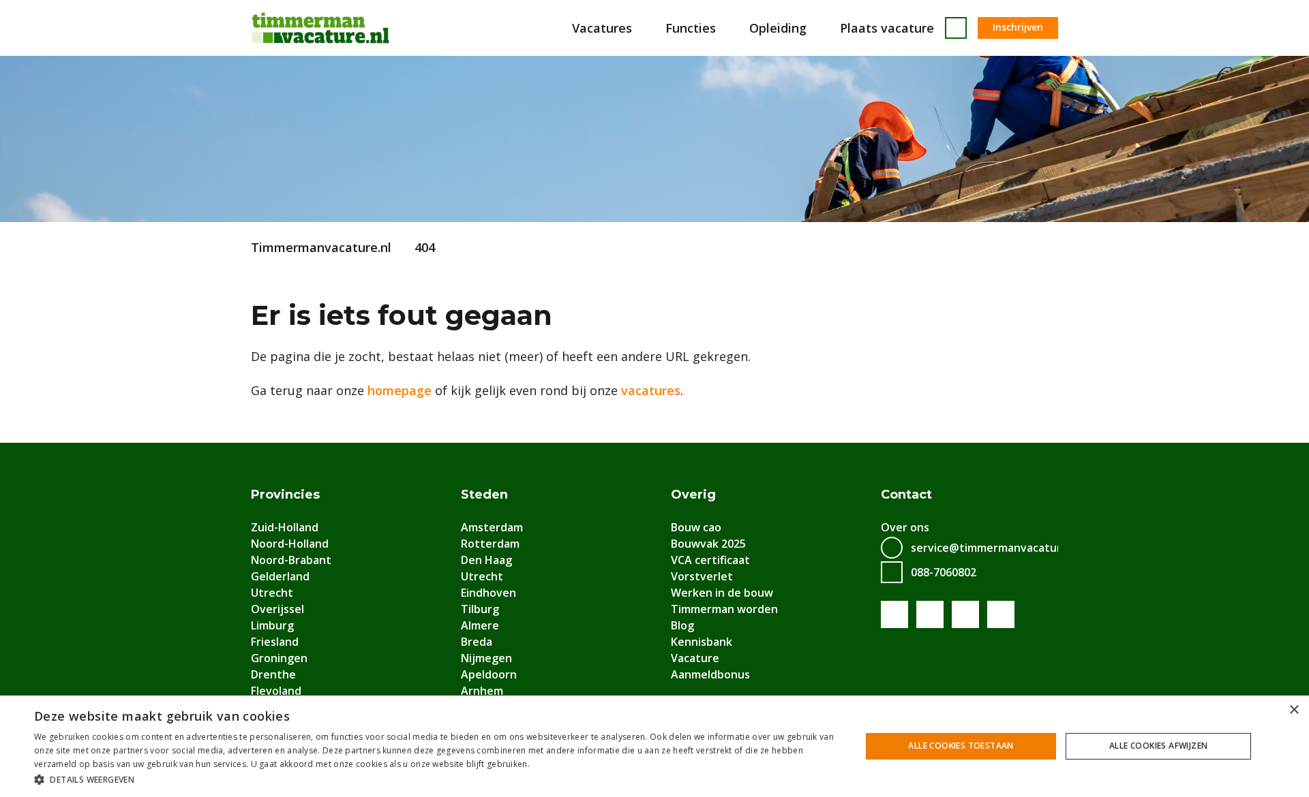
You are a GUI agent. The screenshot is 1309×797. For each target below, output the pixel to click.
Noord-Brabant (291, 559)
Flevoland (276, 690)
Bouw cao (696, 527)
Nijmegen (486, 658)
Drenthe (273, 674)
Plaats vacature (887, 28)
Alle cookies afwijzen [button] (1158, 745)
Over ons (905, 527)
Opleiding (778, 28)
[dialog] (654, 746)
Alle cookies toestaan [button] (960, 745)
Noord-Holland (290, 543)
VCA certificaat (710, 559)
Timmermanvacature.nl (321, 247)
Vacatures (602, 28)
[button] (435, 779)
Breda (476, 641)
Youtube (930, 614)
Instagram (1000, 614)
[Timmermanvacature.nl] (320, 28)
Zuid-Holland (284, 527)
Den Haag (486, 559)
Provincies (285, 494)
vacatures (650, 390)
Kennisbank (701, 641)
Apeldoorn (489, 674)
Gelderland (280, 576)
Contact (906, 494)
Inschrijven (1018, 26)
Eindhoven (488, 592)
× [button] (1294, 710)
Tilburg (480, 608)
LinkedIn (965, 614)
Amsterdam (492, 527)
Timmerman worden (724, 608)
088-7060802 (943, 572)
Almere (480, 625)
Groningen (279, 658)
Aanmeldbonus (710, 674)
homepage (399, 390)
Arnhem (482, 690)
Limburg (272, 625)
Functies (690, 28)
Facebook (894, 614)
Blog (682, 625)
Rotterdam (490, 543)
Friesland (275, 641)
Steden (484, 494)
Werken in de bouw (722, 592)
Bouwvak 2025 (708, 543)
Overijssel (277, 608)
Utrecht (272, 592)
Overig (693, 494)
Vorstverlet (702, 576)
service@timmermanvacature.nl (996, 547)
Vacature (695, 658)
